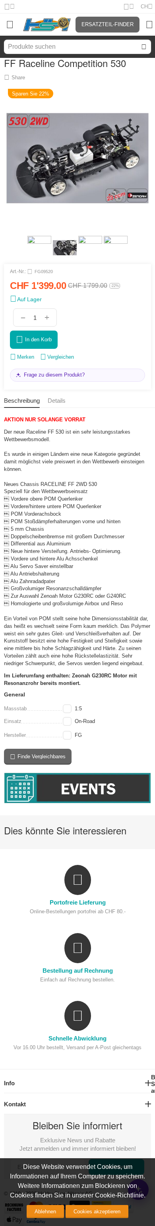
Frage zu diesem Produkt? (54, 375)
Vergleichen (60, 357)
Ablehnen (45, 1212)
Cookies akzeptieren (97, 1212)
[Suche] (144, 47)
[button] (14, 77)
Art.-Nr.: (18, 271)
